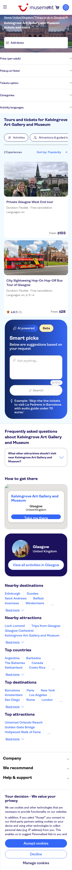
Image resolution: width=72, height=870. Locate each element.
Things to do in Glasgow (49, 17)
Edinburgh (12, 593)
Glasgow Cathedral (19, 631)
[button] (16, 137)
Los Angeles (38, 695)
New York (48, 690)
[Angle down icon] (46, 58)
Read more (13, 610)
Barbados (33, 658)
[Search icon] (49, 7)
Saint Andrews (16, 598)
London (47, 700)
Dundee (32, 593)
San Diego (12, 700)
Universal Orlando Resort (24, 722)
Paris (30, 690)
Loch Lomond (15, 626)
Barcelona (12, 690)
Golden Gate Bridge (20, 727)
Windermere (35, 603)
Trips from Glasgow (45, 626)
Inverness (12, 603)
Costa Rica (37, 667)
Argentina (12, 658)
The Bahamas (15, 663)
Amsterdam (14, 695)
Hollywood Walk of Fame (23, 732)
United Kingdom (23, 17)
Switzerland (13, 667)
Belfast (38, 598)
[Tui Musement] (36, 7)
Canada (37, 663)
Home (8, 17)
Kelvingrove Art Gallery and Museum (32, 635)
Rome (30, 700)
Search (38, 390)
